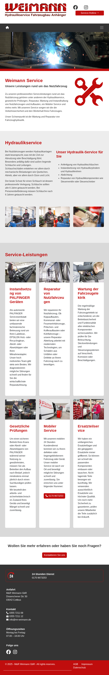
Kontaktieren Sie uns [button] (54, 555)
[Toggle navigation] (102, 27)
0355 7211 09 (16, 613)
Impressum (87, 664)
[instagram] (87, 8)
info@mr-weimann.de (20, 619)
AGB (75, 664)
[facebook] (77, 8)
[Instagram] (15, 653)
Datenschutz (79, 667)
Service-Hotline (89, 13)
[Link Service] (7, 27)
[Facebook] (8, 653)
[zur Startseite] (35, 11)
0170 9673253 (55, 496)
